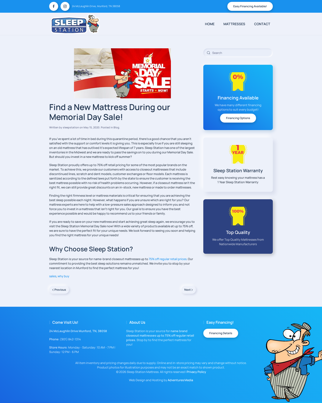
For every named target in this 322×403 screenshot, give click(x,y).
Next (187, 290)
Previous (60, 290)
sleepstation (71, 127)
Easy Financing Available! (250, 6)
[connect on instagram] (65, 6)
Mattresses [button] (234, 24)
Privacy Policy (196, 372)
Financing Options (238, 118)
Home (209, 24)
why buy (63, 276)
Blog (116, 127)
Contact (262, 24)
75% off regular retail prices (168, 259)
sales (52, 276)
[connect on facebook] (53, 6)
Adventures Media (180, 380)
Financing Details (220, 333)
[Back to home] (75, 24)
